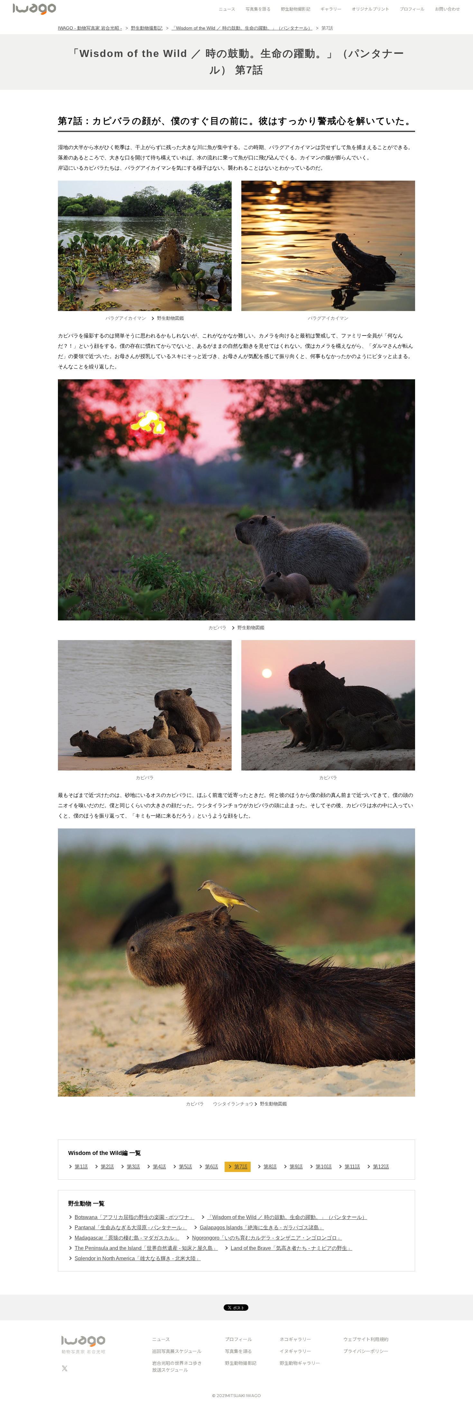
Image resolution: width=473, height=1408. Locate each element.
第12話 (381, 1166)
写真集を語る (238, 1351)
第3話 (133, 1166)
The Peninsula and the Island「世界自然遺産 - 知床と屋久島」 (146, 1248)
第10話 (324, 1166)
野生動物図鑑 (170, 318)
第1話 (81, 1166)
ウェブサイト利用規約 (365, 1339)
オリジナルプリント (370, 9)
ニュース (161, 1339)
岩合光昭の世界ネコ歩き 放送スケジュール (177, 1366)
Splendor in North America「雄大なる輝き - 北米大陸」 (138, 1258)
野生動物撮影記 (146, 28)
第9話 (296, 1166)
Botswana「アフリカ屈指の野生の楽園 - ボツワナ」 (134, 1217)
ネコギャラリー (295, 1339)
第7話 (240, 1166)
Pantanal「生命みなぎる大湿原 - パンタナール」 (131, 1227)
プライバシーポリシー (365, 1351)
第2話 (107, 1166)
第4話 (159, 1166)
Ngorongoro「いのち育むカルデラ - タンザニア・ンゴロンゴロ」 (267, 1238)
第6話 (211, 1166)
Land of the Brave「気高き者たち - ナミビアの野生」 (291, 1248)
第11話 (352, 1166)
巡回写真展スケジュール (176, 1351)
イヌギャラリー (295, 1351)
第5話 (185, 1166)
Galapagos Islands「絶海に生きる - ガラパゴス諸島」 (262, 1227)
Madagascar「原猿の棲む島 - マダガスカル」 (127, 1238)
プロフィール (412, 9)
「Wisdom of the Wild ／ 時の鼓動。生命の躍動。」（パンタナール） (242, 28)
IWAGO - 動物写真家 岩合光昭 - (90, 28)
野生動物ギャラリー (300, 1363)
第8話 (270, 1166)
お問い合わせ (447, 9)
